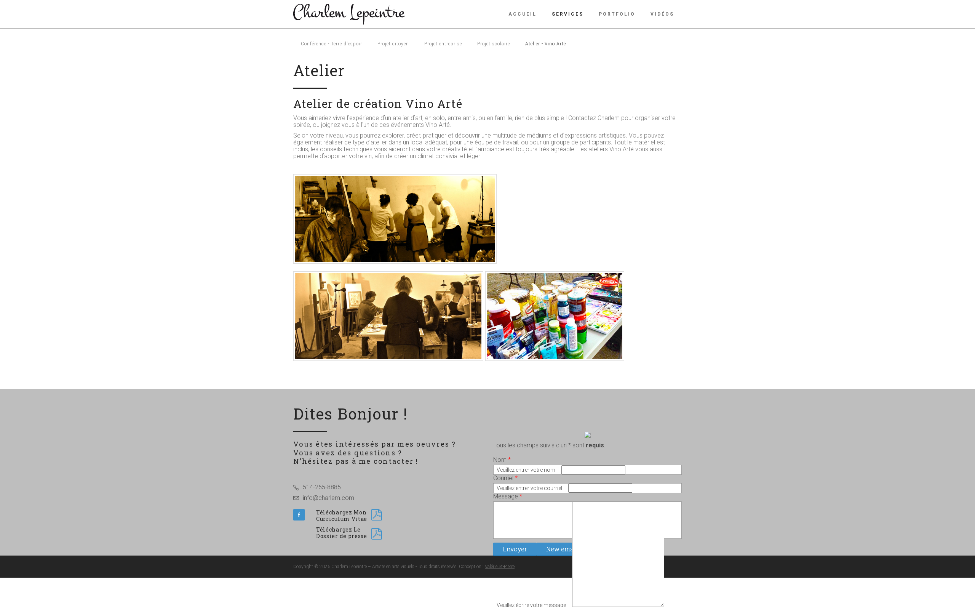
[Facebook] (299, 515)
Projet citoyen (393, 43)
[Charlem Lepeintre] (349, 14)
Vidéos (662, 14)
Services (567, 14)
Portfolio (617, 14)
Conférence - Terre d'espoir (331, 43)
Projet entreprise (443, 43)
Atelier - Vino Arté (545, 43)
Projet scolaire (493, 43)
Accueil (522, 14)
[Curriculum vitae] (376, 515)
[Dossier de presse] (376, 534)
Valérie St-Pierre (500, 566)
